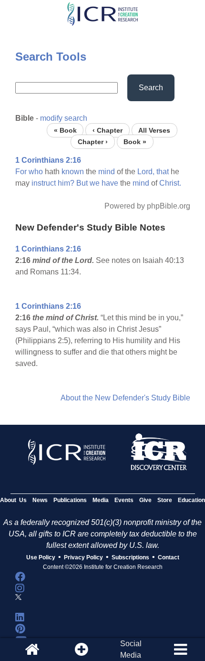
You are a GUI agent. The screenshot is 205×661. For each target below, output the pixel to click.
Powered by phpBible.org (147, 206)
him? (66, 183)
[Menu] (180, 649)
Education (191, 500)
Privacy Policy (83, 557)
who (36, 172)
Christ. (170, 183)
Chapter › (93, 141)
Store (164, 500)
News (40, 500)
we (95, 183)
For (21, 172)
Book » (134, 141)
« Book (65, 130)
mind (106, 172)
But (82, 183)
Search (151, 88)
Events (123, 500)
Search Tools (50, 56)
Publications (70, 500)
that (162, 172)
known (73, 172)
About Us (13, 500)
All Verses (154, 130)
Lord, (145, 172)
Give (145, 500)
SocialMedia (131, 649)
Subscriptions (130, 557)
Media (100, 500)
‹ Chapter (107, 130)
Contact (168, 557)
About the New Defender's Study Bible (125, 398)
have (110, 183)
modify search (63, 118)
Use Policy (40, 557)
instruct (43, 183)
